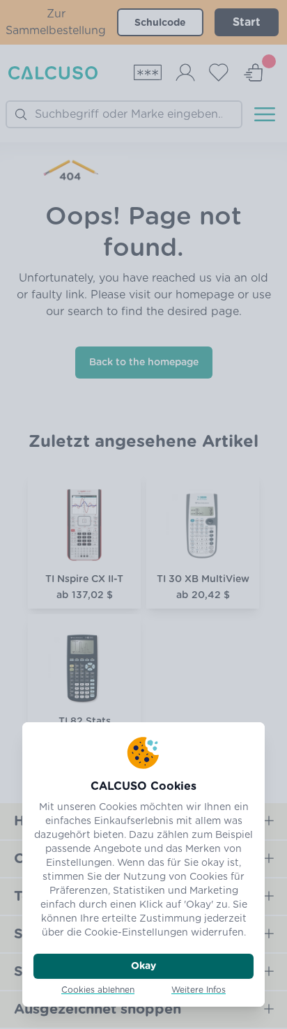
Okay (143, 966)
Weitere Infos (198, 990)
